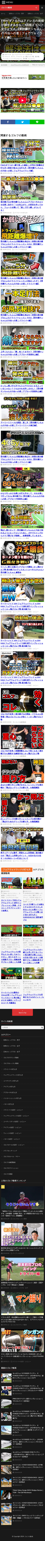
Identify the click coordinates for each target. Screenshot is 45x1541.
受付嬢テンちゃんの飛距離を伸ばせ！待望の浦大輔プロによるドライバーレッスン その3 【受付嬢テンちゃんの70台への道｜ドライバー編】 (22, 459)
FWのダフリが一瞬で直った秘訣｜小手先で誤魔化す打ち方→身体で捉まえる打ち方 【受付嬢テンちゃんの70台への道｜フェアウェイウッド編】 (22, 168)
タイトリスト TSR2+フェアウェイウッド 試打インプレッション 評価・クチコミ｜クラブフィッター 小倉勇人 (11, 905)
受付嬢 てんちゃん (29, 58)
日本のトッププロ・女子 (11, 1052)
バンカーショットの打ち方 (12, 1098)
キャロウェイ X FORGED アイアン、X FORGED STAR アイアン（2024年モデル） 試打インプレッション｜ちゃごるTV (28, 1376)
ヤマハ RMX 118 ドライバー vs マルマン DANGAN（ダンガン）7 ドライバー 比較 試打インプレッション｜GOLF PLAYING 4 (22, 1356)
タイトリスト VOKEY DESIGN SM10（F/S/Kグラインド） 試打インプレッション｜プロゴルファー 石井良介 (28, 1505)
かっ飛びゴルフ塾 (28, 56)
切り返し (6, 983)
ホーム (3, 13)
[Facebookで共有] (8, 122)
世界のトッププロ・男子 (16, 13)
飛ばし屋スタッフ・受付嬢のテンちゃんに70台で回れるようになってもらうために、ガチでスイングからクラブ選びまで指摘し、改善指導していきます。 (22, 533)
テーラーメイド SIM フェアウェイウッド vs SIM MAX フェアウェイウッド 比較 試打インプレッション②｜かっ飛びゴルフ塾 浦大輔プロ (22, 643)
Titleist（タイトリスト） (10, 893)
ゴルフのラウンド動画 (10, 1057)
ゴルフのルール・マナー (11, 1156)
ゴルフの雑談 (7, 1174)
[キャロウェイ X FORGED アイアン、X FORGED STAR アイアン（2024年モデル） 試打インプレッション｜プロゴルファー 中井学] (6, 1390)
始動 (14, 987)
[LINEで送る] (37, 122)
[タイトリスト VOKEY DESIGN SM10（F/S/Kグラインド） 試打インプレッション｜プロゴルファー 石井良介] (6, 1507)
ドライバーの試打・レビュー (13, 1110)
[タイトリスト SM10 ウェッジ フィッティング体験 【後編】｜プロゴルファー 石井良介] (6, 1520)
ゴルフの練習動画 (19, 575)
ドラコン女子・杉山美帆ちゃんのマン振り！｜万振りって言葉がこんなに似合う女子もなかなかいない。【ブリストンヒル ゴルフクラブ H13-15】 (22, 1320)
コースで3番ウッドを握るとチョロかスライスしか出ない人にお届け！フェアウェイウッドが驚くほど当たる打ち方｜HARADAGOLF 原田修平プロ (33, 912)
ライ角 (36, 983)
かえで (30, 901)
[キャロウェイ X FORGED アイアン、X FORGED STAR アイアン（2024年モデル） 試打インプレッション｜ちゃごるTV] (6, 1377)
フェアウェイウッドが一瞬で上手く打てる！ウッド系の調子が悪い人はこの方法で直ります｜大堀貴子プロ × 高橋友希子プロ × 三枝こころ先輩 (33, 956)
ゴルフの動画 (28, 1536)
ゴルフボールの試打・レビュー (13, 1145)
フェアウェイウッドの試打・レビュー (27, 611)
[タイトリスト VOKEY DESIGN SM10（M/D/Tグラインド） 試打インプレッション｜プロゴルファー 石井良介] (6, 1482)
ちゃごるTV (33, 985)
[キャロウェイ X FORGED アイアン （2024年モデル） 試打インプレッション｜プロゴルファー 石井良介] (6, 1444)
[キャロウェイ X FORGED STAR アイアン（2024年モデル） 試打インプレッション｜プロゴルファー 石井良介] (6, 1456)
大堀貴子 (9, 947)
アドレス (19, 56)
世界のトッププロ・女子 (35, 13)
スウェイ (7, 56)
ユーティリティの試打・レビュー (14, 1121)
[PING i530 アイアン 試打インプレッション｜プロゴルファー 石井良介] (6, 1403)
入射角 (3, 945)
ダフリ (13, 56)
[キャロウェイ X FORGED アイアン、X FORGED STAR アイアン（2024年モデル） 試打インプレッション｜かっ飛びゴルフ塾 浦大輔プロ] (6, 1415)
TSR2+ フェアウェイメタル (9, 897)
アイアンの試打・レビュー (12, 1127)
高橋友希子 (15, 942)
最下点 (38, 899)
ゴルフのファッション (10, 1168)
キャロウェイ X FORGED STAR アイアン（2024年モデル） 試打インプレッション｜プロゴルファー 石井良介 (28, 1455)
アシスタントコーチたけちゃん (12, 58)
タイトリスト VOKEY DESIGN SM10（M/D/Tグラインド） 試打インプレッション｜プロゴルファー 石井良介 (28, 1480)
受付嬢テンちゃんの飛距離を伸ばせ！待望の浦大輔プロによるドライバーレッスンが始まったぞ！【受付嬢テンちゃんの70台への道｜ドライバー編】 (22, 281)
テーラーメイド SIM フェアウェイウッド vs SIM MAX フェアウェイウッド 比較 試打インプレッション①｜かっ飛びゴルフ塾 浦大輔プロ (22, 606)
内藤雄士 (9, 987)
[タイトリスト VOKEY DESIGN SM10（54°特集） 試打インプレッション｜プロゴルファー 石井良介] (6, 1469)
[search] (42, 1027)
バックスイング (6, 942)
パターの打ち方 (8, 1104)
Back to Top (22, 1013)
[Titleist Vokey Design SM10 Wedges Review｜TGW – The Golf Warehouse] (6, 1494)
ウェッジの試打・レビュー (12, 1133)
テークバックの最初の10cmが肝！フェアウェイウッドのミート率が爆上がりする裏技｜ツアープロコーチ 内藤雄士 (11, 998)
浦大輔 (37, 56)
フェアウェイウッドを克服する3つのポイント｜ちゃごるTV (33, 997)
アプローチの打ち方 (21, 212)
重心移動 (36, 940)
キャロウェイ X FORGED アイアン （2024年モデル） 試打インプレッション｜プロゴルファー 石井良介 (28, 1442)
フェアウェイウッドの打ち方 (23, 54)
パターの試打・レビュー (11, 1139)
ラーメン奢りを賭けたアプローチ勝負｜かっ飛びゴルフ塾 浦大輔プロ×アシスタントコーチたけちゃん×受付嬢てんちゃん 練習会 (22, 569)
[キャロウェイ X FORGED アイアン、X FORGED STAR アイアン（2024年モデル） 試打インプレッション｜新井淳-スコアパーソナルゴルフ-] (6, 1429)
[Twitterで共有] (22, 122)
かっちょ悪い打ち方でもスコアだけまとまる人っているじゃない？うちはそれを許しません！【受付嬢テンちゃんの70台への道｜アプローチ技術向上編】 (22, 388)
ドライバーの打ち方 (20, 249)
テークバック (15, 940)
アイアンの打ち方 (9, 1086)
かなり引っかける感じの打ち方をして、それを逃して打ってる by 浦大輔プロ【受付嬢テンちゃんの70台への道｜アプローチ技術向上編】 (22, 496)
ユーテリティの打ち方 (10, 1081)
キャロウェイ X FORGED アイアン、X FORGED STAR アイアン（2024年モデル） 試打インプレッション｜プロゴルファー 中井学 (28, 1388)
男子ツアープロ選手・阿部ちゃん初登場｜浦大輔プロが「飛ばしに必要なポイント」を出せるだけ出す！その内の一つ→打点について (22, 855)
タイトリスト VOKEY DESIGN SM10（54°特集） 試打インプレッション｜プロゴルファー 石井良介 (28, 1467)
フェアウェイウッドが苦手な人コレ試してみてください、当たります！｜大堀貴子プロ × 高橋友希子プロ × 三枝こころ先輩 (11, 957)
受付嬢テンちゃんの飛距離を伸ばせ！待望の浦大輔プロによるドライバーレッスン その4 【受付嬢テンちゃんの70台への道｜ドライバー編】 (22, 244)
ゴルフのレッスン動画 (21, 427)
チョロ (33, 899)
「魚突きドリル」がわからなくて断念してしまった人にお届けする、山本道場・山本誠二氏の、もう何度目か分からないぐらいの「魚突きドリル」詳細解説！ (22, 1214)
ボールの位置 (29, 983)
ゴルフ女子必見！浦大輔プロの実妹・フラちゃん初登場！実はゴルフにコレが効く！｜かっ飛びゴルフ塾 (22, 717)
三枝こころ (6, 940)
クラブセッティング (10, 1151)
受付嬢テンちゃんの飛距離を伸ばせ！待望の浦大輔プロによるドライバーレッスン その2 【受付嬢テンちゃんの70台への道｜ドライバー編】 (22, 317)
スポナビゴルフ (11, 895)
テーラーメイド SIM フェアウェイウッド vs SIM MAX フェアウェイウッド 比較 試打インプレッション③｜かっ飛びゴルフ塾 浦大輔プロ (22, 680)
